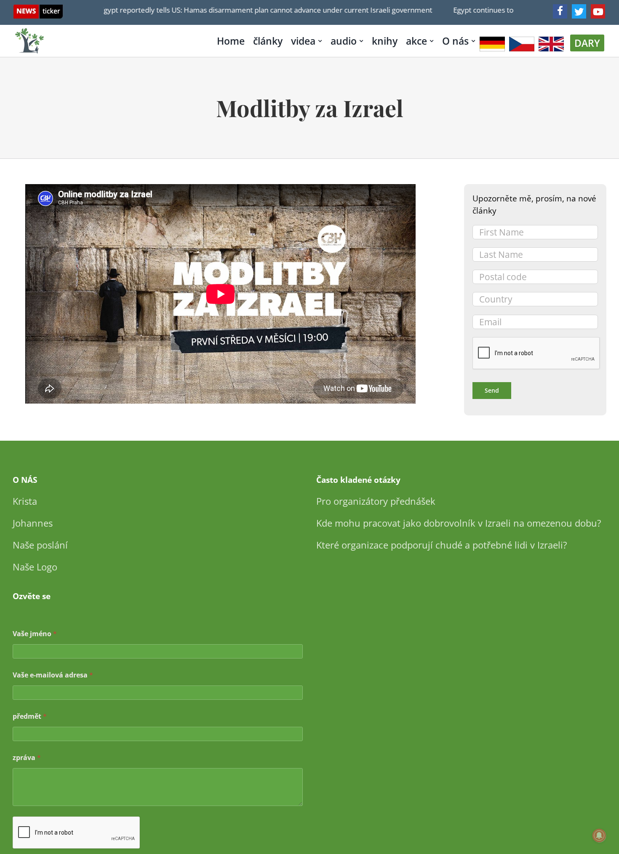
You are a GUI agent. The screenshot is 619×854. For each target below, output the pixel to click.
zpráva (27, 758)
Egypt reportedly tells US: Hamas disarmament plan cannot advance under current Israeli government (246, 10)
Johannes (33, 523)
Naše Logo (35, 566)
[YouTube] (598, 11)
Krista (25, 501)
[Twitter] (579, 11)
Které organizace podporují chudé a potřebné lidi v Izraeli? (441, 544)
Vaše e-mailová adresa (53, 675)
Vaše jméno (35, 634)
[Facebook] (560, 11)
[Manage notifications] (599, 835)
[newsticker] (38, 8)
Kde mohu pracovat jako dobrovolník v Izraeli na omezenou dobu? (458, 523)
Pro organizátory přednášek (375, 501)
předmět (30, 716)
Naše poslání (40, 544)
